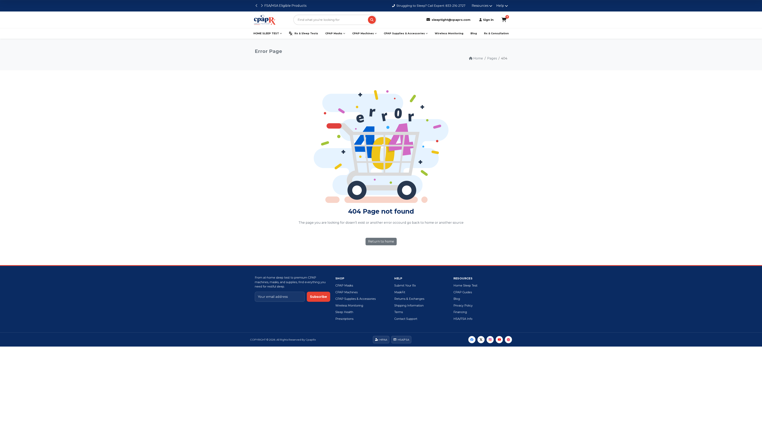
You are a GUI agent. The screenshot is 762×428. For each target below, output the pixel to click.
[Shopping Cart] (504, 20)
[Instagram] (490, 339)
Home (478, 58)
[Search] (372, 20)
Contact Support (405, 319)
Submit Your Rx (405, 285)
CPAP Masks (333, 33)
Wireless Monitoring (449, 33)
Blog (473, 33)
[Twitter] (481, 339)
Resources (480, 6)
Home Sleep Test (465, 285)
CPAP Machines (363, 33)
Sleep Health (344, 312)
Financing (460, 312)
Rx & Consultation (496, 33)
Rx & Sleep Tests (306, 33)
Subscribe (318, 297)
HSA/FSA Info (462, 319)
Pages (492, 58)
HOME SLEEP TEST (266, 33)
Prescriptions (344, 319)
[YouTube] (499, 339)
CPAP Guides (462, 292)
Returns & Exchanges (409, 299)
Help (500, 6)
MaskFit (399, 292)
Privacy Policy (463, 305)
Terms (398, 312)
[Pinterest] (508, 339)
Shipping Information (409, 305)
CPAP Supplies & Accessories (404, 33)
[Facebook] (471, 339)
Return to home (381, 241)
